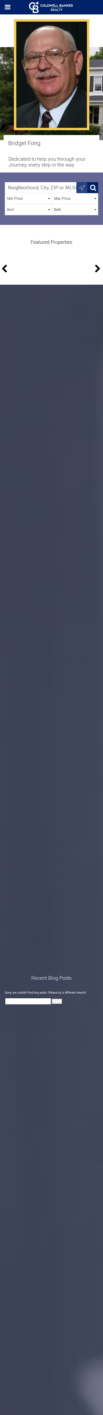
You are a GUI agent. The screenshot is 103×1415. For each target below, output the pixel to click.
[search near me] (81, 187)
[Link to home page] (51, 7)
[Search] (92, 187)
